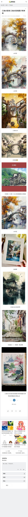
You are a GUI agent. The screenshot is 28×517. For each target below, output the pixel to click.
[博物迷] (14, 2)
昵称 (4, 473)
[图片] (23, 469)
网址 (4, 481)
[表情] (21, 469)
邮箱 (4, 477)
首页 (3, 5)
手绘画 (11, 5)
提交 (7, 485)
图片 (7, 5)
